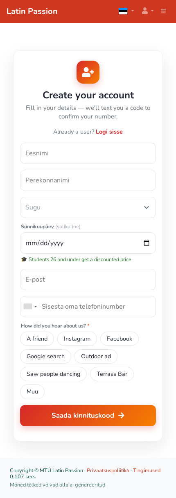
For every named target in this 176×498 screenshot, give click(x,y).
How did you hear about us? (55, 326)
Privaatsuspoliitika (108, 470)
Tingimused (146, 470)
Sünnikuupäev (51, 227)
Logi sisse (109, 131)
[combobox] (29, 306)
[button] (147, 11)
